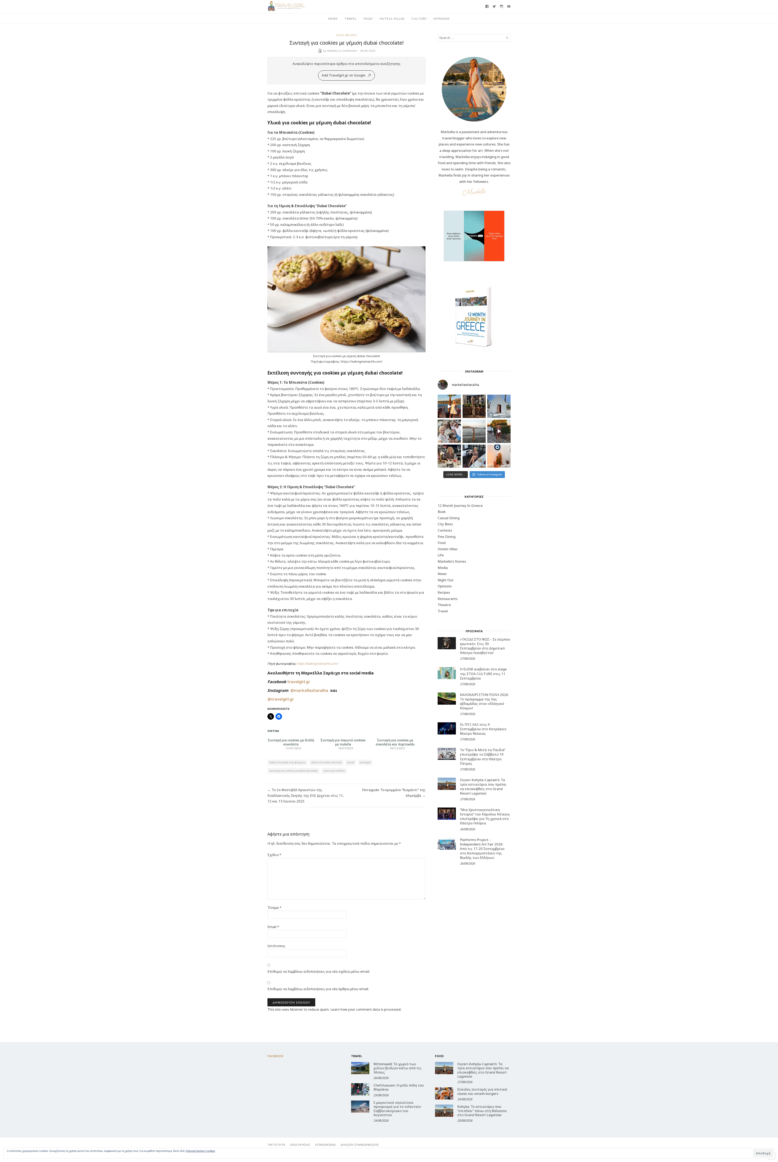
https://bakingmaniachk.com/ (317, 663)
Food (368, 18)
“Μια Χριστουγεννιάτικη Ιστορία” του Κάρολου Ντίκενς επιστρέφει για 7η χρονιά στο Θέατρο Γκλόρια (485, 816)
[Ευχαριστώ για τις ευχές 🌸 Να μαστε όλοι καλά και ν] (474, 406)
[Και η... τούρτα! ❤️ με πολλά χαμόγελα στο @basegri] (449, 456)
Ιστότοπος (276, 945)
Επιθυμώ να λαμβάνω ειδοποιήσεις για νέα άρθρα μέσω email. (318, 988)
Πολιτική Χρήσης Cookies (200, 1151)
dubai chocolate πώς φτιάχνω (287, 762)
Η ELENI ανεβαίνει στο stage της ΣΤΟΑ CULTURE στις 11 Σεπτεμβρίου (483, 673)
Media (443, 567)
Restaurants (447, 598)
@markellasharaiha (310, 690)
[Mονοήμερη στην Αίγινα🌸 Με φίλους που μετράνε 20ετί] (449, 431)
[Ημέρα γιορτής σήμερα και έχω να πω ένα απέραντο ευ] (474, 456)
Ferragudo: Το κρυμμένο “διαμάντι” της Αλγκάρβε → (393, 792)
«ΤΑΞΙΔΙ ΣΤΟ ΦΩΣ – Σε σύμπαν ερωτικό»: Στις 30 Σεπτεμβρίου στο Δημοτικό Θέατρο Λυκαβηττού (485, 646)
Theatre (444, 604)
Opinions (441, 18)
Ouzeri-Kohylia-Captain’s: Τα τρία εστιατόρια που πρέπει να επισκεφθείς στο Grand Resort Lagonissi (483, 787)
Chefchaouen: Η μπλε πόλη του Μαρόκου (398, 1087)
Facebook (275, 1056)
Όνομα (274, 907)
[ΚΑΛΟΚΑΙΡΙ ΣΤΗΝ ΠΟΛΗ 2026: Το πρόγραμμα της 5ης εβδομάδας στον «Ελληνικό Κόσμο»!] (447, 698)
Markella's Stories (452, 561)
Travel (351, 18)
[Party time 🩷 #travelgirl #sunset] (474, 431)
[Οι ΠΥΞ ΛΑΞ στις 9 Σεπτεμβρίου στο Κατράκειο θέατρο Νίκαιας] (447, 728)
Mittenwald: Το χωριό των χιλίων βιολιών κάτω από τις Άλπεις (397, 1068)
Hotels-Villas (392, 18)
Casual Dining (449, 518)
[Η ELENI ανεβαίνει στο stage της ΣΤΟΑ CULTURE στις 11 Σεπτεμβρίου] (447, 673)
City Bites (445, 524)
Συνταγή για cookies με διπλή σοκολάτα (291, 742)
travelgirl (365, 762)
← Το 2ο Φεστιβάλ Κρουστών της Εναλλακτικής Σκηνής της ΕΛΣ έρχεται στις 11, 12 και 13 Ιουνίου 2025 (305, 795)
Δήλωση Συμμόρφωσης (359, 1145)
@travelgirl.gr (280, 699)
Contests (445, 530)
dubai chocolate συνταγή (326, 762)
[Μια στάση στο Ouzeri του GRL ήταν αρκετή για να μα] (499, 431)
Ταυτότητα (276, 1145)
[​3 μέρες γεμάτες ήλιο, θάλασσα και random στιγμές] (499, 456)
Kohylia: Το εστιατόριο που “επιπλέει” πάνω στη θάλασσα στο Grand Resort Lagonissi (482, 1110)
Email (273, 926)
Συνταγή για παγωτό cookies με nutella (343, 742)
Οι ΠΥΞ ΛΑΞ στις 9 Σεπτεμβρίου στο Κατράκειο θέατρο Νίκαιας (483, 729)
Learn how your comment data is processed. (365, 1009)
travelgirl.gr (299, 681)
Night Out (445, 580)
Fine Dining (446, 536)
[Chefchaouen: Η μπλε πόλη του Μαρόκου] (360, 1089)
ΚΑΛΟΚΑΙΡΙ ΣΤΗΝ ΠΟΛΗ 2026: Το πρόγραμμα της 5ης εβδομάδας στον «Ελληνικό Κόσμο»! (484, 701)
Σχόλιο (274, 854)
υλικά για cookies (334, 770)
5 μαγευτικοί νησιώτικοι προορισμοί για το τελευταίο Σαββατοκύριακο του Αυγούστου (397, 1108)
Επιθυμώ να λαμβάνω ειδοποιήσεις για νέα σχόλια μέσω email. (318, 971)
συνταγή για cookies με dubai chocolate (293, 770)
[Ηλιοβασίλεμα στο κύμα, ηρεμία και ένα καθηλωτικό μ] (449, 406)
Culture (418, 18)
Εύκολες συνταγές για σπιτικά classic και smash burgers (482, 1091)
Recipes (351, 35)
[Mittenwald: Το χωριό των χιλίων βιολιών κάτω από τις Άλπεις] (360, 1068)
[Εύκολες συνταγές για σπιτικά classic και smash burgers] (444, 1093)
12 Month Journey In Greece (460, 505)
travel (350, 762)
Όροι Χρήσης (300, 1145)
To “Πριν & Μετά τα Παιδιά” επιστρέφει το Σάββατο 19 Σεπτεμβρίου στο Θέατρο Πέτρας (482, 756)
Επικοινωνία (325, 1145)
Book (442, 511)
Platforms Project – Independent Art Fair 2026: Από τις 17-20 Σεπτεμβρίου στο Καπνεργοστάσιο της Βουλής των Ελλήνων (482, 848)
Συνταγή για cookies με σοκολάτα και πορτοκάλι (395, 742)
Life (441, 555)
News (333, 18)
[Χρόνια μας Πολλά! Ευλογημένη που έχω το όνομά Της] (499, 406)
